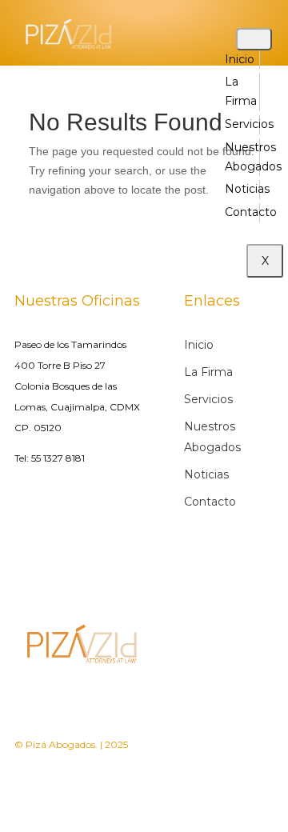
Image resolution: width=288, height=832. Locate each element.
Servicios (249, 124)
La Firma (208, 372)
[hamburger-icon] (254, 39)
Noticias (247, 189)
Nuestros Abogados (212, 436)
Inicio (239, 59)
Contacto (251, 212)
